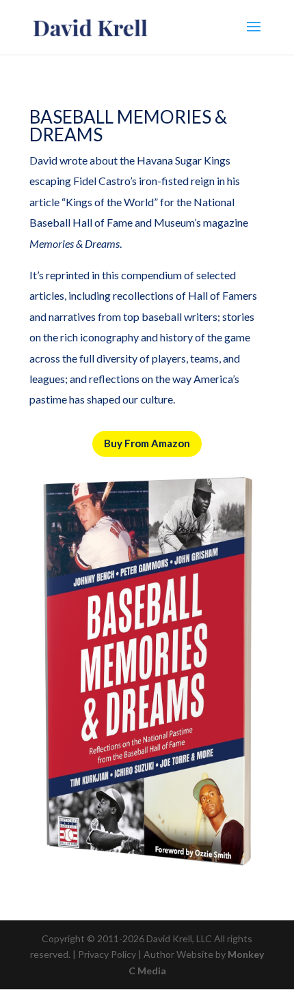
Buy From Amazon (147, 443)
